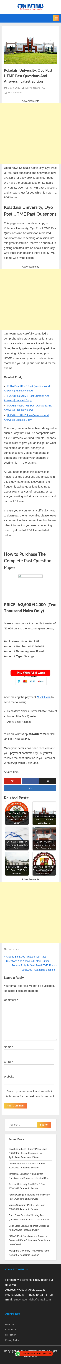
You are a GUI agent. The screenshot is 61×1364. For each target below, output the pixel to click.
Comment (11, 999)
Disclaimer (10, 1335)
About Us (9, 1324)
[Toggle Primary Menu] (56, 18)
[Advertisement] (30, 133)
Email (8, 1061)
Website (9, 1076)
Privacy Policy (12, 1340)
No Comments (15, 93)
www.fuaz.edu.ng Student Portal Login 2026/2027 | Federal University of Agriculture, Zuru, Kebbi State (28, 1153)
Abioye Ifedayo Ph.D (35, 88)
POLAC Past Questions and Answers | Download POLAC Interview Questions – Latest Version (29, 1240)
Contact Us (10, 1329)
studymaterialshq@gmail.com (32, 1299)
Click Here (44, 697)
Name (8, 1047)
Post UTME (13, 949)
